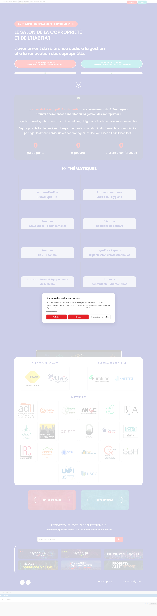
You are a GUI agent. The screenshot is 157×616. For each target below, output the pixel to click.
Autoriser (56, 317)
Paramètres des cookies (100, 317)
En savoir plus (51, 311)
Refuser (78, 317)
